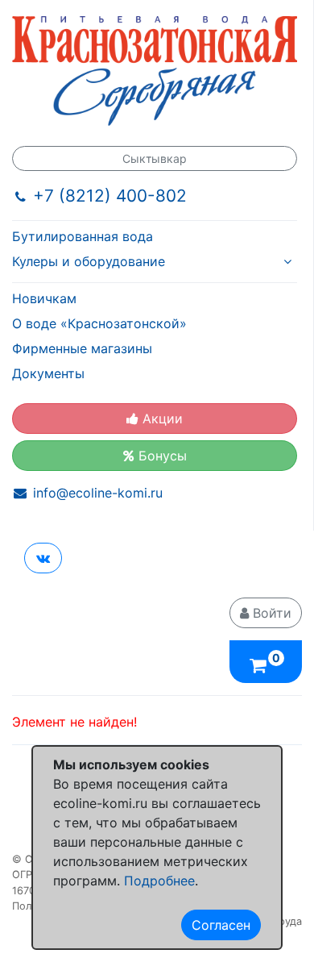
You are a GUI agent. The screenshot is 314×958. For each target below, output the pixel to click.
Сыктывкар (154, 158)
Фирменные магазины (82, 348)
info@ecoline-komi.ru (98, 493)
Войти (270, 613)
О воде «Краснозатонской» (99, 323)
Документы (48, 373)
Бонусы (160, 456)
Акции (160, 418)
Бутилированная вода (82, 236)
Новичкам (44, 298)
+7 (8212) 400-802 (110, 195)
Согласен (221, 925)
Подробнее (159, 881)
